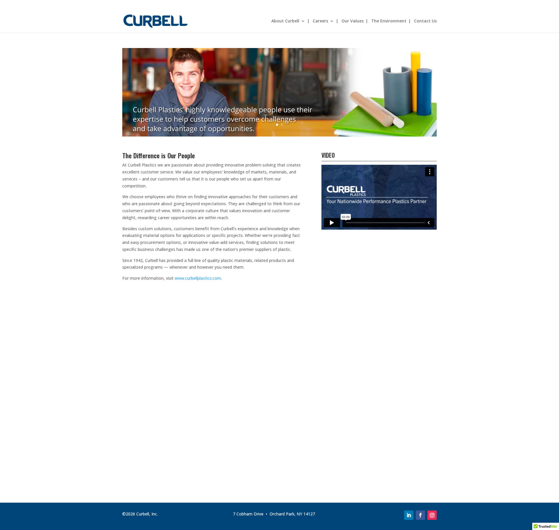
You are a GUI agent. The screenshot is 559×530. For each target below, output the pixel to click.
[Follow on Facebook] (420, 515)
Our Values (353, 21)
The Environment (388, 21)
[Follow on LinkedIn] (408, 515)
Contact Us (425, 21)
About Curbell (285, 21)
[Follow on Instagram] (432, 515)
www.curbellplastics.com (198, 278)
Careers (320, 21)
